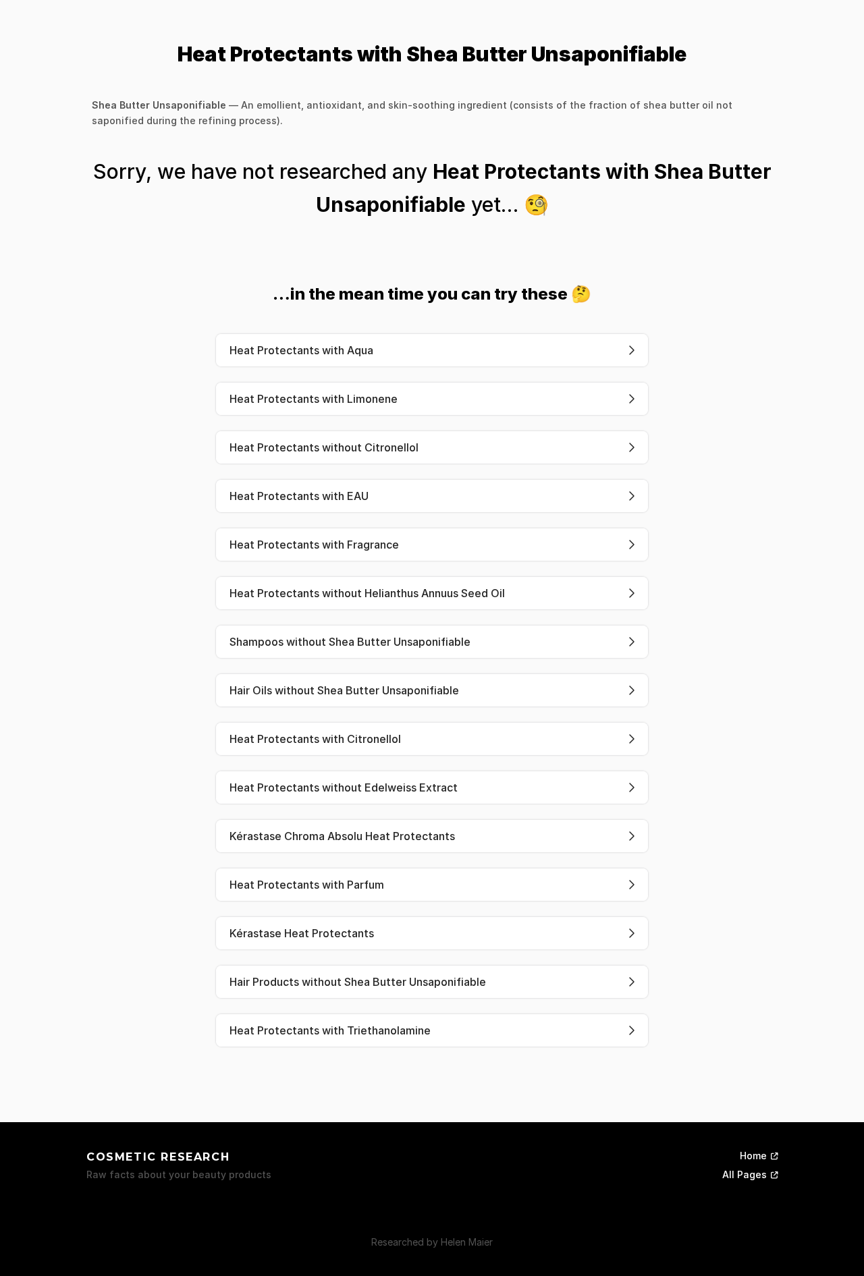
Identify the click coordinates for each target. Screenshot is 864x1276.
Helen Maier (467, 1242)
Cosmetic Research (158, 1156)
